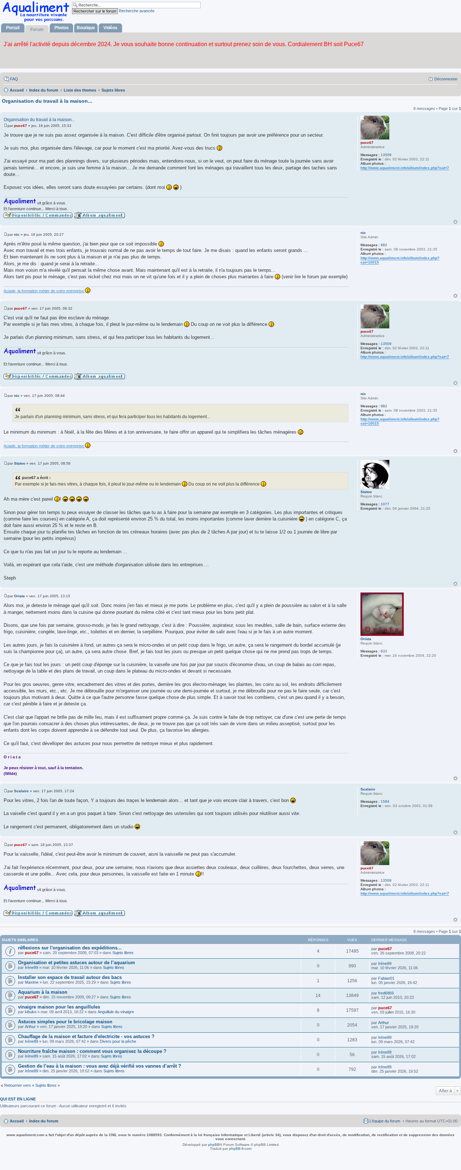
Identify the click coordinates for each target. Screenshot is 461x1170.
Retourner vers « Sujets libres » (32, 1085)
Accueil (17, 1121)
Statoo (366, 492)
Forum (37, 29)
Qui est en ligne (18, 1099)
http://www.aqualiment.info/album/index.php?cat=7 (405, 168)
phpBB (214, 1145)
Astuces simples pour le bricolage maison (65, 1021)
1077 (385, 504)
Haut (455, 222)
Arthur (30, 1026)
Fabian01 (386, 978)
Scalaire (368, 789)
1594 (385, 801)
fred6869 (386, 993)
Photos (61, 27)
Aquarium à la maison (42, 992)
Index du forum (43, 1121)
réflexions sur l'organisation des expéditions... (70, 947)
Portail (12, 27)
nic (363, 233)
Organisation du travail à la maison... (47, 101)
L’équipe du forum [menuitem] (385, 1121)
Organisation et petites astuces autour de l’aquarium (76, 962)
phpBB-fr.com (240, 1149)
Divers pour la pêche (118, 1041)
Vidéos (110, 27)
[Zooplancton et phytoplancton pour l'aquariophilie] (37, 22)
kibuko (30, 1012)
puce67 (367, 143)
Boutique (86, 27)
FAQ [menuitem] (14, 79)
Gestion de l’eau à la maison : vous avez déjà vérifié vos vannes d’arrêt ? (99, 1066)
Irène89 (31, 967)
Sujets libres (123, 952)
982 (384, 245)
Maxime (32, 982)
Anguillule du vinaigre (116, 1012)
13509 (386, 155)
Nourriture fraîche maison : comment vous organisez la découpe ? (92, 1051)
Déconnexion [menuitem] (445, 79)
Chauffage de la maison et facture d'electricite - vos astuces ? (86, 1036)
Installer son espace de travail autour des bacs (70, 977)
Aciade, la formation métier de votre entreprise (44, 291)
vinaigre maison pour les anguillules (59, 1007)
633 (384, 651)
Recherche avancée (137, 11)
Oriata (366, 639)
